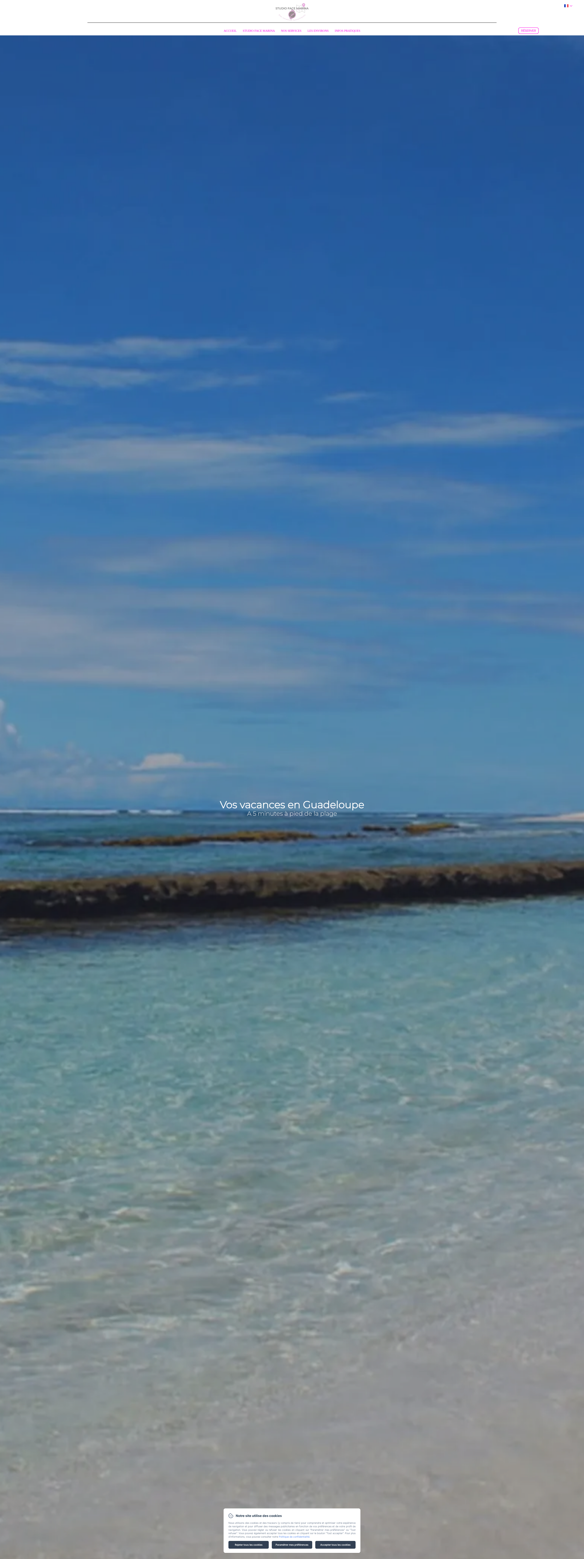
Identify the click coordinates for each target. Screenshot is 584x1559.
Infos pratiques (347, 30)
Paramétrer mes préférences (292, 1544)
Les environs (318, 30)
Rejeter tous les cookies (248, 1544)
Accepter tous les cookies (335, 1544)
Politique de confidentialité (294, 1536)
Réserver (528, 30)
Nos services (291, 30)
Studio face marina (259, 30)
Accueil (230, 30)
